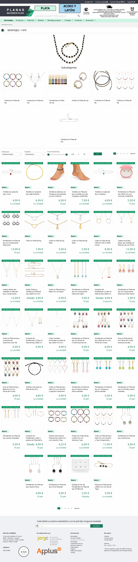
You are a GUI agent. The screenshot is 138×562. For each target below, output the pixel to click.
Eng (109, 545)
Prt (114, 545)
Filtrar (97, 153)
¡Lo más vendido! (76, 538)
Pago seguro (74, 547)
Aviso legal (74, 542)
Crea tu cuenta (100, 2)
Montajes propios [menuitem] (54, 20)
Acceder (88, 2)
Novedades (74, 536)
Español (130, 2)
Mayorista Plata (7, 25)
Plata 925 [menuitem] (30, 20)
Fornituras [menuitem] (19, 20)
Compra (73, 549)
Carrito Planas (117, 2)
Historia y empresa (76, 545)
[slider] (48, 154)
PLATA (45, 8)
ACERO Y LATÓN (69, 8)
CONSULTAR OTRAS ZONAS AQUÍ (109, 16)
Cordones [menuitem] (78, 20)
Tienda (73, 552)
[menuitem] (9, 20)
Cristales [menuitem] (67, 20)
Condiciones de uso (77, 543)
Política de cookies (76, 551)
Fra (105, 545)
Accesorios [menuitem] (90, 20)
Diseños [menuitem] (41, 20)
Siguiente (132, 153)
